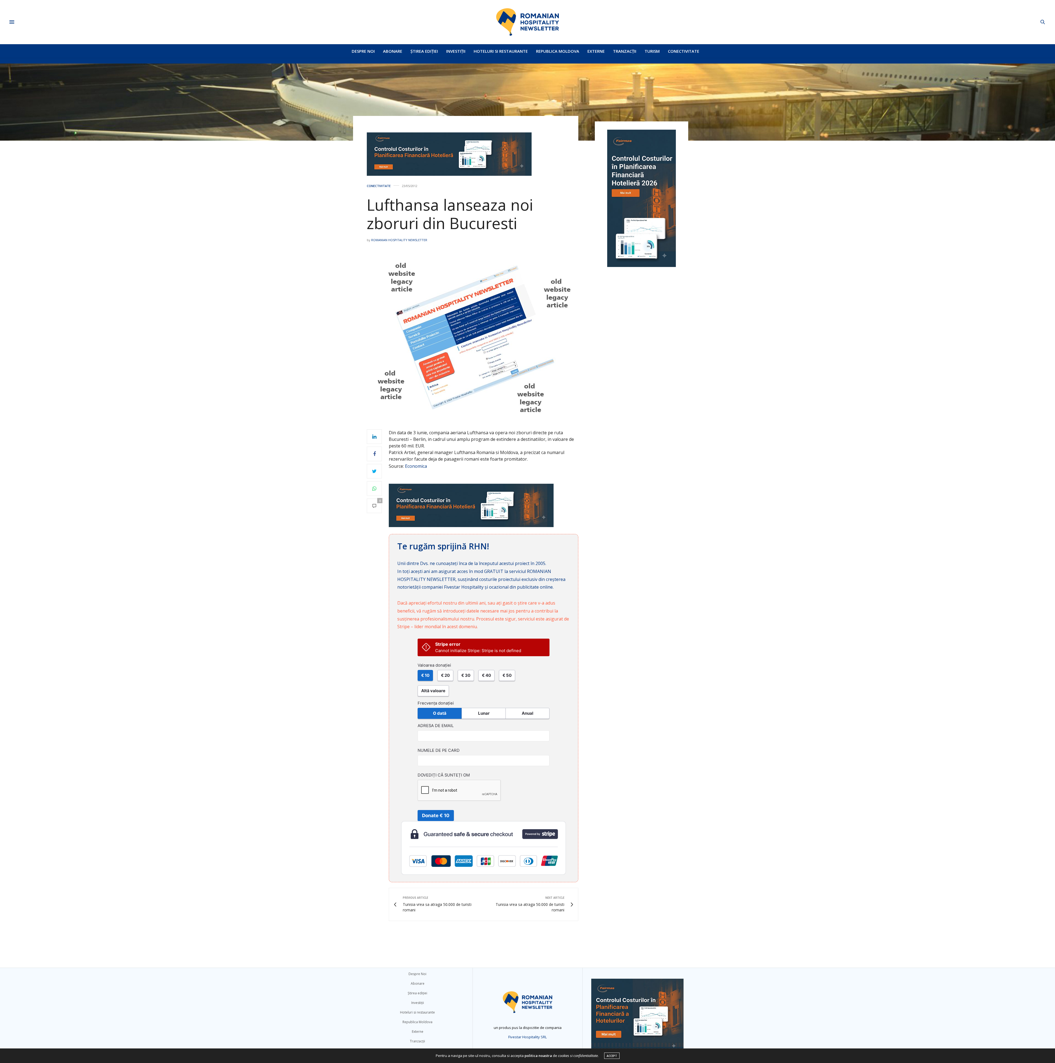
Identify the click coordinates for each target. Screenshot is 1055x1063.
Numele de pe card (439, 750)
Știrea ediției (424, 51)
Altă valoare (433, 690)
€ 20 (445, 675)
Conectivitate (683, 51)
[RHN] (527, 22)
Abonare (392, 51)
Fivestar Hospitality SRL (527, 1036)
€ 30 (465, 675)
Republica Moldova (557, 51)
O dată (439, 713)
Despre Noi (363, 51)
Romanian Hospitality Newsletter (399, 240)
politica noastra (538, 1055)
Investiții (455, 51)
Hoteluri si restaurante (501, 51)
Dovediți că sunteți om (444, 775)
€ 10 (425, 675)
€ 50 (507, 675)
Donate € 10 (435, 815)
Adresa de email (436, 725)
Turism (652, 51)
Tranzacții (624, 51)
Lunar (484, 713)
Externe (596, 51)
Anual (527, 713)
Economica (416, 466)
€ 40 (486, 675)
